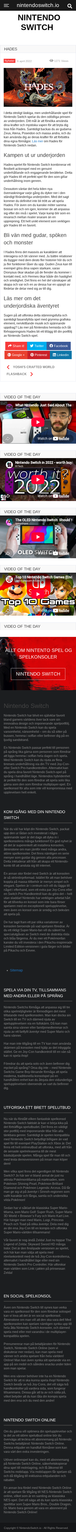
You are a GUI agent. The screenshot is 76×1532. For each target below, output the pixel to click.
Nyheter (9, 60)
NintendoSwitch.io (30, 1527)
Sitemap (16, 970)
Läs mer (37, 141)
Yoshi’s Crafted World (34, 367)
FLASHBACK (17, 374)
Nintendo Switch (39, 22)
